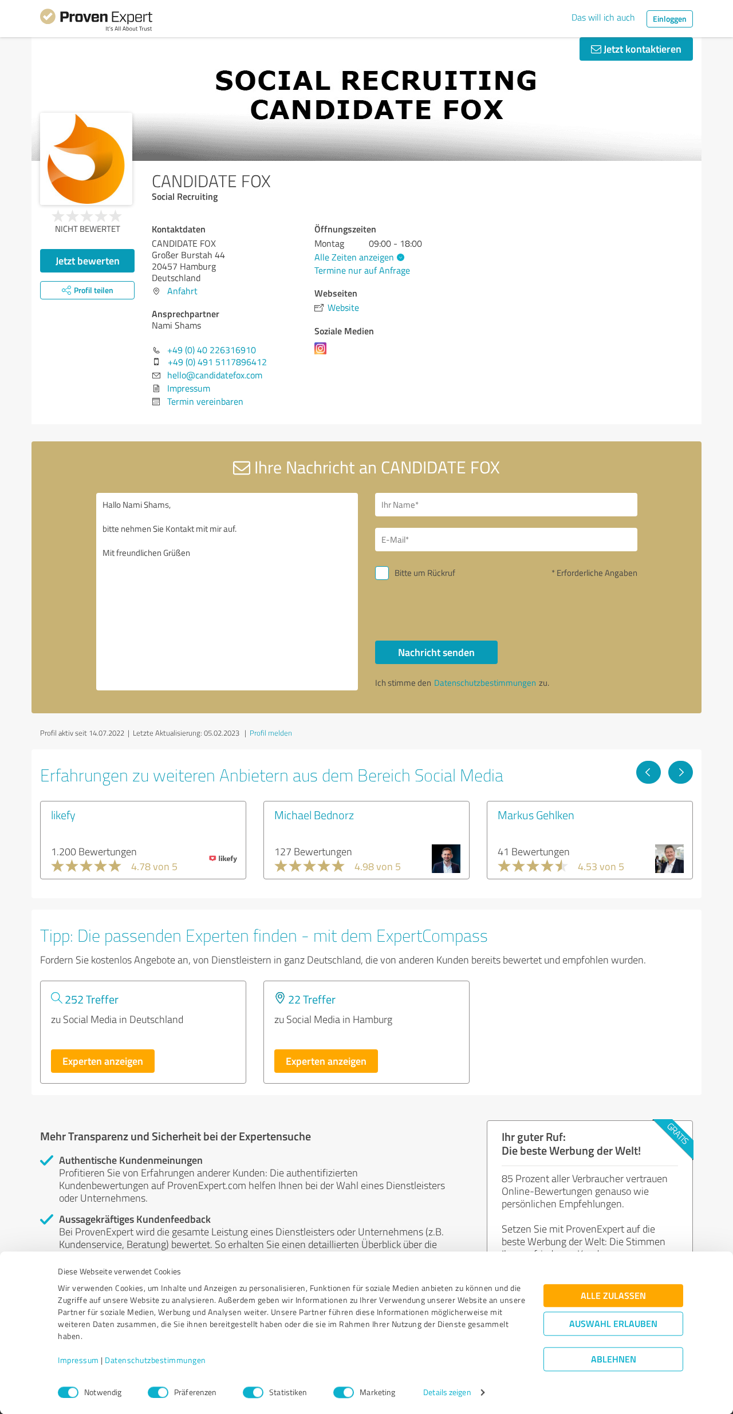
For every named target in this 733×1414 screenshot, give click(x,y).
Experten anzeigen (102, 1060)
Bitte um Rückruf (425, 573)
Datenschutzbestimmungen (155, 1360)
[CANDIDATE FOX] (86, 159)
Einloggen (670, 18)
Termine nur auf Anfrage (362, 270)
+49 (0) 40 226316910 (211, 349)
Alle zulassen (613, 1295)
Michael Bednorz (314, 815)
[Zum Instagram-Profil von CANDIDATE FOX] (322, 353)
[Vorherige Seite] (648, 772)
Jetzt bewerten (88, 260)
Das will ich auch (603, 17)
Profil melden (271, 733)
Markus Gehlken (536, 815)
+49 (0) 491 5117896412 (217, 362)
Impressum (78, 1360)
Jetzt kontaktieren (641, 48)
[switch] (158, 1392)
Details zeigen (447, 1392)
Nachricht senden (436, 652)
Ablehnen (613, 1359)
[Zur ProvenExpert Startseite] (96, 22)
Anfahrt (182, 291)
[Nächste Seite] (680, 772)
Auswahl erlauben (613, 1323)
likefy (63, 815)
